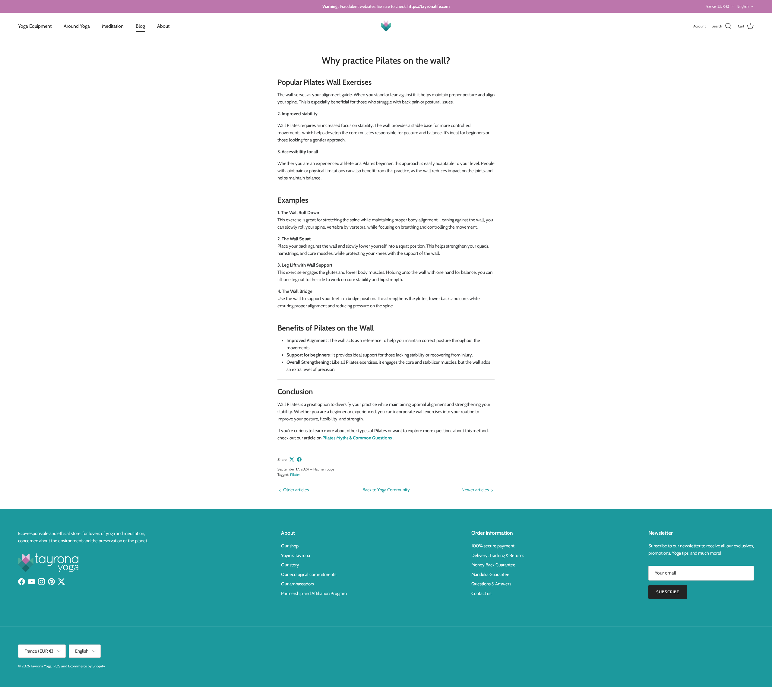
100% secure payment (492, 546)
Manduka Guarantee (490, 574)
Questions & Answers (491, 584)
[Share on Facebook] (299, 459)
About (163, 26)
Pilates (295, 474)
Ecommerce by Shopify (86, 666)
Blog (140, 26)
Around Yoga (77, 26)
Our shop (290, 546)
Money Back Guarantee (493, 565)
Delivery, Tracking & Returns (497, 555)
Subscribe (667, 591)
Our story (290, 565)
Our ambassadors (297, 584)
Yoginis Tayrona (295, 555)
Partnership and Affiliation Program (314, 593)
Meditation (113, 26)
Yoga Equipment (35, 26)
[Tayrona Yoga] (386, 26)
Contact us (481, 593)
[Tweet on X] (292, 459)
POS (56, 666)
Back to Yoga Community (386, 489)
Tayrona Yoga (41, 666)
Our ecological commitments (308, 574)
